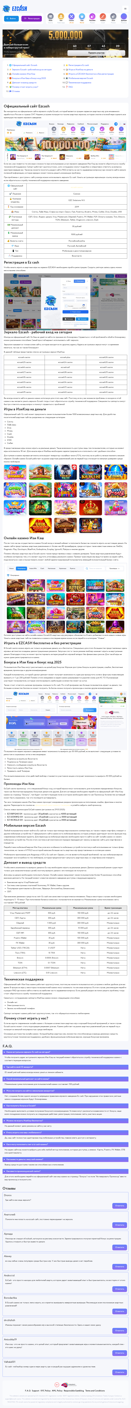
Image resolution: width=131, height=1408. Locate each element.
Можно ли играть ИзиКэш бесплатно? (24, 1120)
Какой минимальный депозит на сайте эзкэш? (27, 1079)
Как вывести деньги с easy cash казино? (24, 1159)
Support (35, 1390)
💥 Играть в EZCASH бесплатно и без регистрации (90, 74)
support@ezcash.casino (13, 1399)
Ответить (119, 1205)
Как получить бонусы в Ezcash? (21, 1105)
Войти (13, 18)
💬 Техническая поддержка (78, 82)
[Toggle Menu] (125, 9)
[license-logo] (68, 1384)
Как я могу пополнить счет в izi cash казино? (27, 1144)
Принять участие (96, 52)
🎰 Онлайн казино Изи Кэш (22, 74)
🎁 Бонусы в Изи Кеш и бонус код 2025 (27, 78)
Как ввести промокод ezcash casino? (23, 1171)
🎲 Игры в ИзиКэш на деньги (79, 69)
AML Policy (57, 1390)
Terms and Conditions (95, 1390)
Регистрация (34, 18)
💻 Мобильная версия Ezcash (79, 78)
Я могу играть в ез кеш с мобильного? (24, 1132)
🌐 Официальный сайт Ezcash (23, 65)
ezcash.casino (77, 187)
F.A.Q (28, 1390)
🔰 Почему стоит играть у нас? (23, 87)
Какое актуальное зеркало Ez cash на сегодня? (28, 1052)
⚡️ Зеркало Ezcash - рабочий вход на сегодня (30, 69)
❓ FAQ (69, 87)
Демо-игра (15, 472)
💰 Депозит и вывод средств (22, 82)
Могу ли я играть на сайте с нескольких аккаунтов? (30, 1090)
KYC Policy (46, 1390)
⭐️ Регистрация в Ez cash (77, 65)
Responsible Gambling (74, 1390)
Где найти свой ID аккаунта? (19, 1067)
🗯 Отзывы (14, 91)
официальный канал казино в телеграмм (52, 805)
